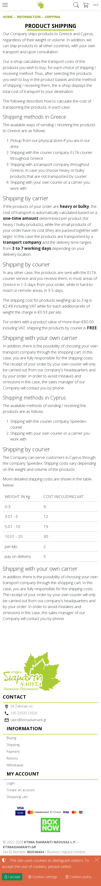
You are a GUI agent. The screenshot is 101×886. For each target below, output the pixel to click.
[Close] (97, 860)
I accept (13, 877)
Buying (11, 738)
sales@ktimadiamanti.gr (28, 720)
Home (8, 17)
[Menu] (5, 5)
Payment (13, 751)
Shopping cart (17, 797)
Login (11, 783)
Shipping (52, 17)
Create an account (21, 790)
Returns (12, 758)
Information (29, 17)
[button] (76, 5)
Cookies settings (44, 877)
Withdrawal (15, 765)
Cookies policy (80, 877)
